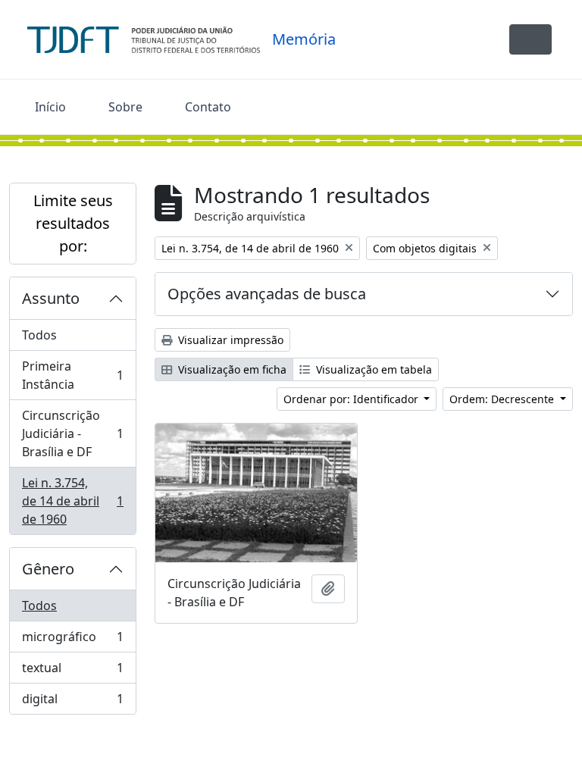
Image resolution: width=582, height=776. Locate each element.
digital (72, 702)
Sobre (125, 107)
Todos (39, 335)
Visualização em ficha (230, 369)
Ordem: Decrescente (503, 399)
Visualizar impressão (229, 340)
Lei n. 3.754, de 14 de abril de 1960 (72, 500)
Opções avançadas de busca (266, 293)
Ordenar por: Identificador (352, 399)
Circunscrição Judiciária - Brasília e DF (72, 433)
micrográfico (72, 640)
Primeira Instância (72, 375)
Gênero (48, 569)
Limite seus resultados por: (73, 223)
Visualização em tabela (372, 369)
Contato (208, 107)
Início (50, 107)
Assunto (51, 298)
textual (72, 671)
